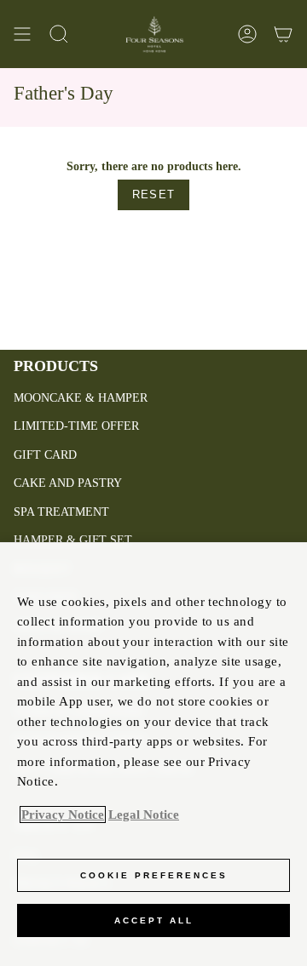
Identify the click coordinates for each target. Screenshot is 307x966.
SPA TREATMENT (61, 512)
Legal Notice (143, 814)
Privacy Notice (62, 814)
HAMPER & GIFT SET (73, 540)
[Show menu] (22, 34)
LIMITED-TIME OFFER (76, 426)
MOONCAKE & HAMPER (81, 398)
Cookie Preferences (154, 875)
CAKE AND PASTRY (68, 483)
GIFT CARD (45, 455)
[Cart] (283, 34)
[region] (153, 754)
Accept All (154, 920)
